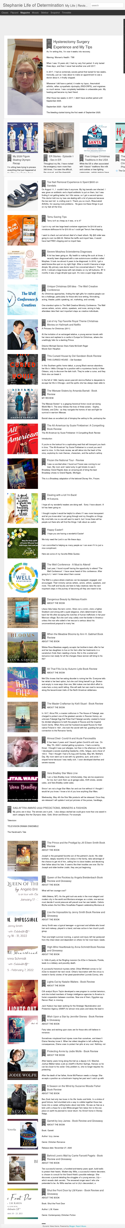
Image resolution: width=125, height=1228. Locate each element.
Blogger (72, 1226)
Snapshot (55, 12)
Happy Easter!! (55, 529)
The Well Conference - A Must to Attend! (68, 564)
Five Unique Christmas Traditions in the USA (97, 157)
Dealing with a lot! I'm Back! (62, 495)
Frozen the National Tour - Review (65, 460)
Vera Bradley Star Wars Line (62, 773)
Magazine (25, 12)
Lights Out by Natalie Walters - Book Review (71, 981)
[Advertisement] (62, 25)
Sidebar (44, 12)
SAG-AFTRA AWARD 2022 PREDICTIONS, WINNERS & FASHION (50, 808)
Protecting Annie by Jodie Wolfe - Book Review (72, 1051)
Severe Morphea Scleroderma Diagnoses (69, 251)
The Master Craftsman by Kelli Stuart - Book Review (75, 703)
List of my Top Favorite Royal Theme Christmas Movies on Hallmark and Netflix (72, 322)
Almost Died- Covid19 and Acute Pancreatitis (71, 738)
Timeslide (66, 12)
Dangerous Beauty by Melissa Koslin (67, 599)
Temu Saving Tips (57, 217)
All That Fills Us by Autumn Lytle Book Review (72, 668)
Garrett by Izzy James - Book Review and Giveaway (75, 1120)
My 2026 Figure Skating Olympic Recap (21, 159)
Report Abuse (81, 1226)
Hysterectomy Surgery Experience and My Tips (72, 44)
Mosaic (35, 12)
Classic (5, 12)
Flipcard (14, 12)
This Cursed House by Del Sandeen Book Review (74, 356)
